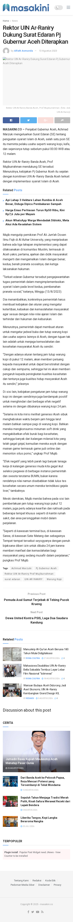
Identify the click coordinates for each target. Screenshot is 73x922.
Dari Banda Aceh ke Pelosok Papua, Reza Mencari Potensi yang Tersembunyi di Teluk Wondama (43, 781)
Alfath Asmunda (23, 50)
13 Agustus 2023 (48, 50)
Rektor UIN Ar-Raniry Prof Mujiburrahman (29, 574)
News (15, 21)
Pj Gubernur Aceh (46, 568)
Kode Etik (50, 880)
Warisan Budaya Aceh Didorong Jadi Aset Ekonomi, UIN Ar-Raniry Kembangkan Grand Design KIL (44, 689)
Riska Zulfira (33, 658)
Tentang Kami (21, 880)
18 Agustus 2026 (51, 679)
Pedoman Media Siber (22, 884)
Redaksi (30, 698)
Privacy (57, 884)
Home (6, 21)
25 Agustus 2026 (15, 768)
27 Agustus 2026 (51, 658)
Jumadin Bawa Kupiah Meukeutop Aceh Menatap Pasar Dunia (31, 761)
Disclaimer (44, 884)
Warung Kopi (54, 579)
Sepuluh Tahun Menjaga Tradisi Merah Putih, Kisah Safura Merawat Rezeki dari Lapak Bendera (45, 801)
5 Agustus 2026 (45, 698)
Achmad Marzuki (21, 568)
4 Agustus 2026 (29, 810)
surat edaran (12, 579)
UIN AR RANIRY (33, 579)
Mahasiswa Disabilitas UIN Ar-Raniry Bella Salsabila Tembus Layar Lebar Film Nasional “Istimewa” (44, 669)
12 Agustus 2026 (30, 790)
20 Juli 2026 (28, 826)
